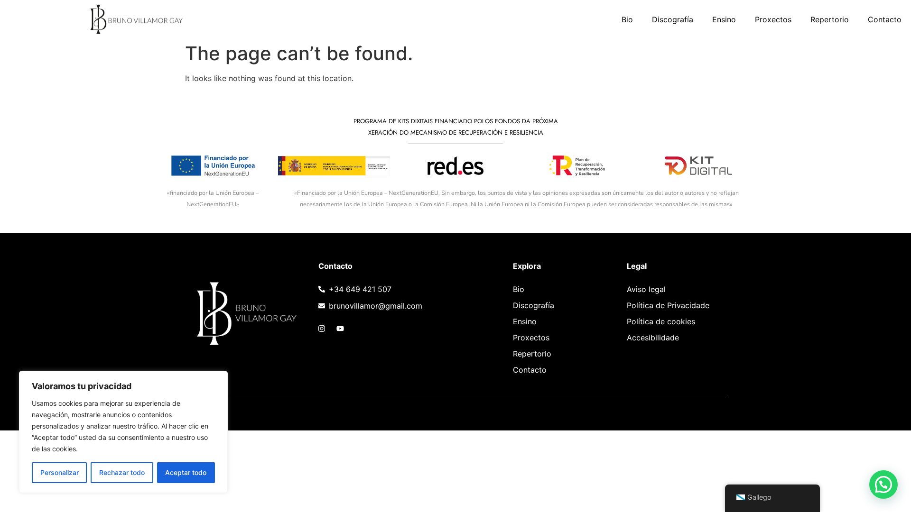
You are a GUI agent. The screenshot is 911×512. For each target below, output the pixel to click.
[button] (883, 484)
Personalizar (59, 472)
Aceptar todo (185, 472)
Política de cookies (661, 321)
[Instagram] (321, 328)
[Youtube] (340, 328)
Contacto (885, 19)
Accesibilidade (653, 337)
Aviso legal (646, 289)
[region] (123, 432)
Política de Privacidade (668, 305)
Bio (627, 19)
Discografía (672, 19)
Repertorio (829, 19)
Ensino (724, 19)
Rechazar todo (122, 472)
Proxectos (773, 19)
